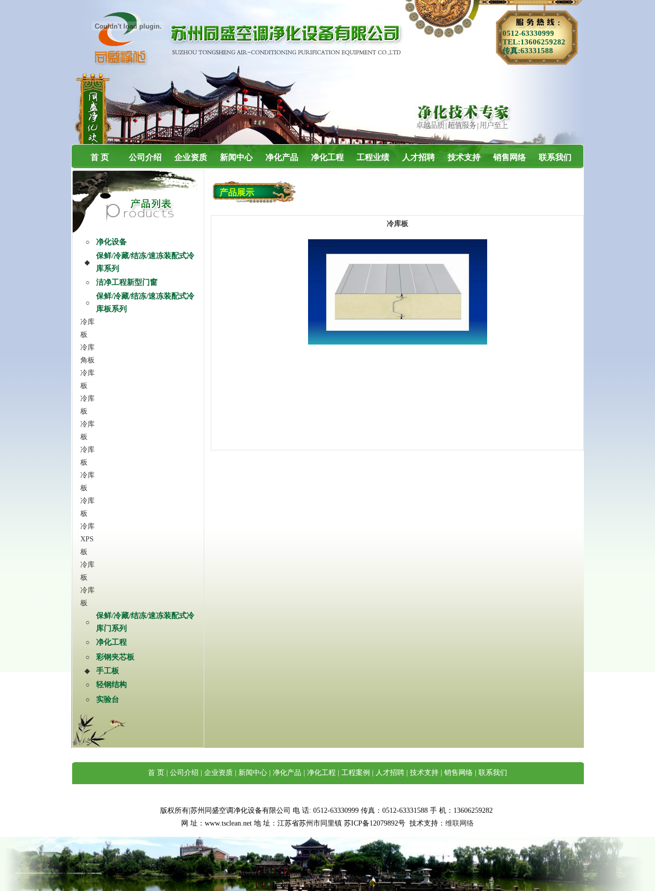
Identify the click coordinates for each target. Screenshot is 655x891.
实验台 (107, 699)
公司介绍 (145, 157)
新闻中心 (236, 157)
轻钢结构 (111, 684)
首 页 (100, 157)
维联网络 (459, 823)
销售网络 (509, 157)
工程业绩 (373, 157)
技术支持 (464, 157)
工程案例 (355, 772)
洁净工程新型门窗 (127, 282)
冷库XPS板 (87, 539)
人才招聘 (418, 157)
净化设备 (111, 242)
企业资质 (190, 157)
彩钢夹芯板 (115, 657)
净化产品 (282, 157)
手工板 (107, 671)
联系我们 (555, 157)
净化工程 (327, 157)
